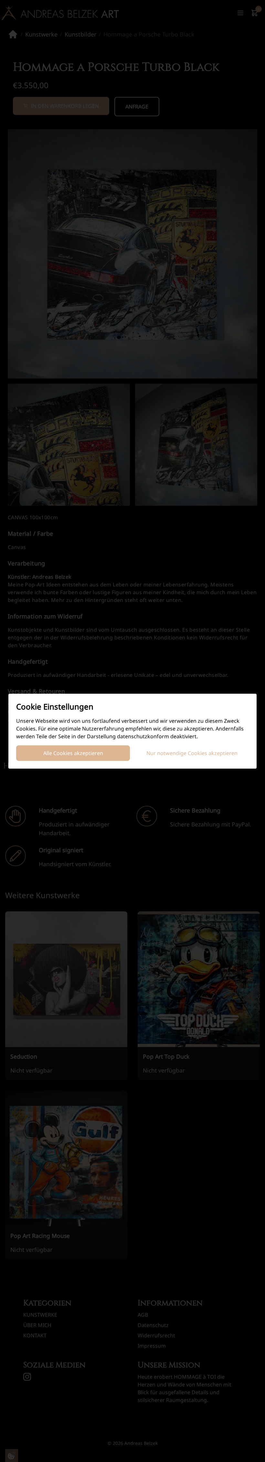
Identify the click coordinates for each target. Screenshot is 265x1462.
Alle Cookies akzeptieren (73, 753)
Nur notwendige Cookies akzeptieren (192, 753)
